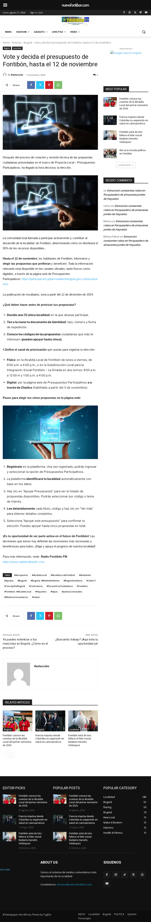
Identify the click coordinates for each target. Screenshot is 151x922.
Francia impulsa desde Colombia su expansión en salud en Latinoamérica (49, 739)
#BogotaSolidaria (73, 580)
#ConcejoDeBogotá (14, 586)
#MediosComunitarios (16, 597)
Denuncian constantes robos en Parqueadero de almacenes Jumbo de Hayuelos (124, 194)
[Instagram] (129, 12)
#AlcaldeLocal (39, 575)
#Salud (36, 597)
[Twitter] (135, 12)
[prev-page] (5, 754)
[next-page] (11, 754)
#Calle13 (90, 580)
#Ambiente (85, 575)
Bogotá (28, 42)
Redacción (17, 74)
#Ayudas (9, 580)
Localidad (17, 48)
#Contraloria (36, 586)
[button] (143, 32)
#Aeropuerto (21, 575)
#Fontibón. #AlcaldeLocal (17, 591)
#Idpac (54, 591)
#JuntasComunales (72, 591)
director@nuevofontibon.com (74, 884)
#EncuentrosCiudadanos (60, 586)
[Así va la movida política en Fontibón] (110, 153)
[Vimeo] (140, 12)
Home (6, 42)
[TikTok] (124, 874)
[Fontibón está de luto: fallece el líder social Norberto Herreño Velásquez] (83, 720)
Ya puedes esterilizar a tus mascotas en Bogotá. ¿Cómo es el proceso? (25, 643)
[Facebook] (124, 12)
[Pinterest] (49, 85)
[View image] (50, 122)
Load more (124, 165)
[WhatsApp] (58, 85)
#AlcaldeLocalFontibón (63, 575)
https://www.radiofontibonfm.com (24, 562)
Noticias (16, 42)
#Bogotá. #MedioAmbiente (45, 580)
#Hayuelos (41, 591)
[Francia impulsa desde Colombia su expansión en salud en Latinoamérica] (50, 720)
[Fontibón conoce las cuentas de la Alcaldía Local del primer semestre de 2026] (17, 720)
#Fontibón (82, 586)
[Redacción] (5, 75)
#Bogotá (22, 580)
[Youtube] (146, 12)
